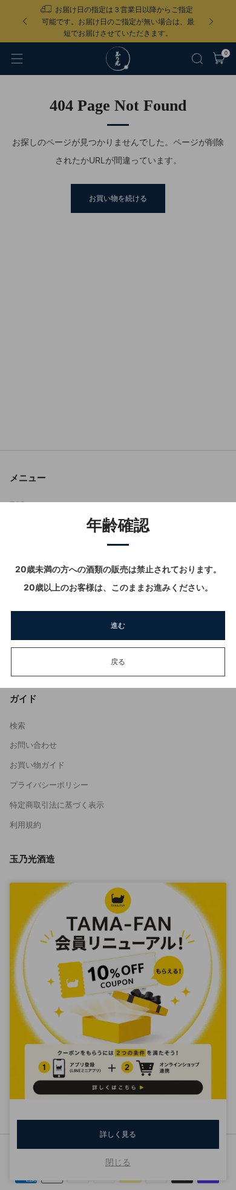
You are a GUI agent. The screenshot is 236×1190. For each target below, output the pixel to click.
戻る (118, 661)
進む (118, 625)
